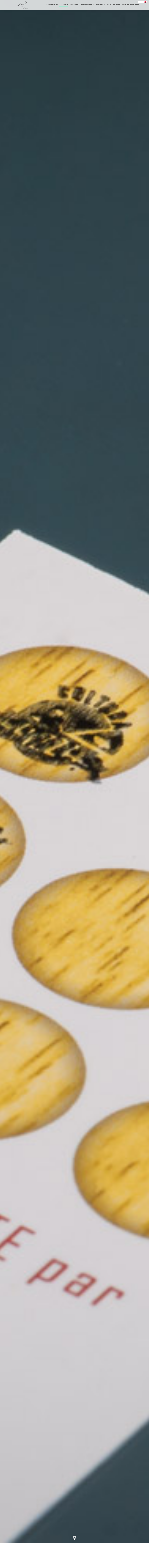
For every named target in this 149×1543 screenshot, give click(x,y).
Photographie (52, 5)
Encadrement (86, 5)
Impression (74, 5)
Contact (116, 5)
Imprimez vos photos (130, 5)
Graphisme (63, 5)
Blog (109, 5)
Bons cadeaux (99, 5)
